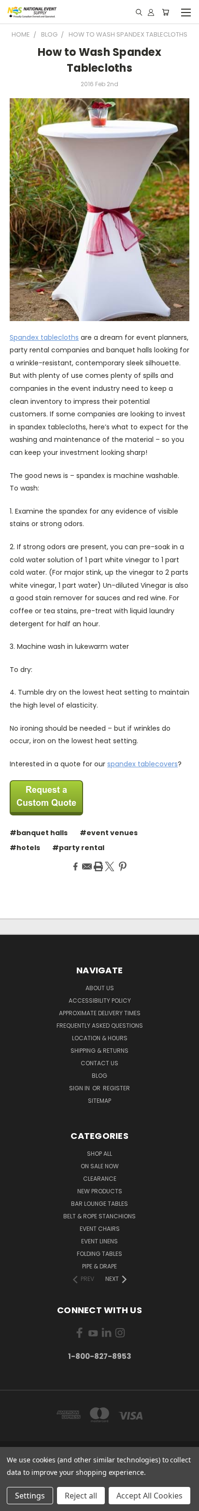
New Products (99, 1191)
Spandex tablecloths (44, 337)
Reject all (81, 1495)
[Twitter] (109, 866)
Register (116, 1088)
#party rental (78, 847)
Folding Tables (99, 1254)
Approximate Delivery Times (100, 1013)
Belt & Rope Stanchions (99, 1216)
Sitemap (99, 1101)
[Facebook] (75, 866)
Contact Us (99, 1063)
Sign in (80, 1088)
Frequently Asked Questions (100, 1025)
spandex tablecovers (142, 764)
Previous (15, 1501)
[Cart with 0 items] (165, 12)
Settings (30, 1495)
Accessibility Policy (100, 1000)
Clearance (99, 1179)
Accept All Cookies (149, 1495)
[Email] (87, 866)
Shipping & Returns (99, 1050)
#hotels (25, 847)
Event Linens (99, 1241)
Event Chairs (100, 1229)
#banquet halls (39, 833)
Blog (99, 1076)
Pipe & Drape (99, 1266)
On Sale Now (100, 1166)
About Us (99, 988)
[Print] (98, 866)
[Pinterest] (123, 866)
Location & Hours (100, 1038)
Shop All (99, 1153)
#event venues (109, 833)
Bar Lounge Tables (99, 1204)
